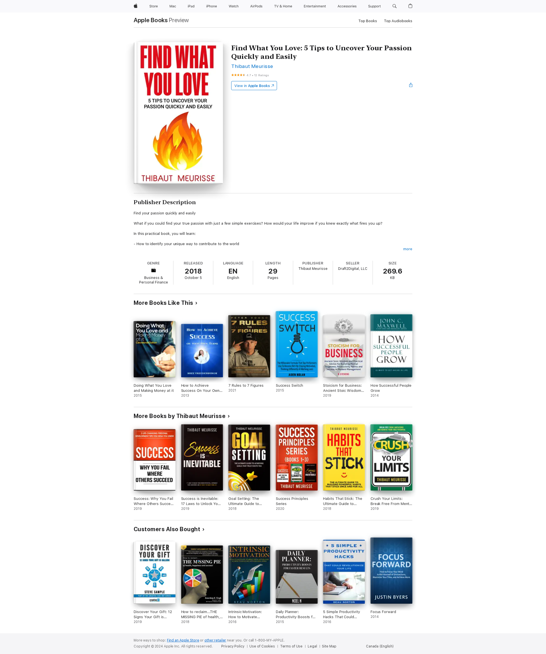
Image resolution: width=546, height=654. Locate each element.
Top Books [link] (367, 21)
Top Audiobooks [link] (398, 21)
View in (252, 86)
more (407, 249)
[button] (394, 6)
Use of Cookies (262, 646)
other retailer (215, 640)
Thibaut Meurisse (252, 66)
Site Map (329, 646)
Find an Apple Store (183, 640)
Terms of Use (291, 646)
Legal (312, 646)
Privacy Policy (232, 646)
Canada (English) (380, 646)
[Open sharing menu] (411, 85)
